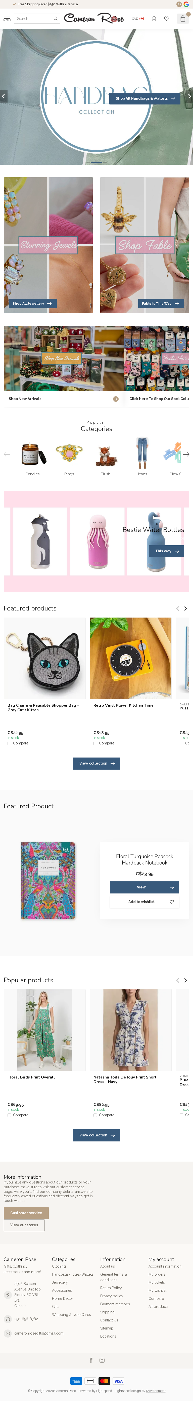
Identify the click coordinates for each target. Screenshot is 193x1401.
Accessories (62, 1290)
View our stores (24, 1225)
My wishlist (157, 1290)
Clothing (59, 1266)
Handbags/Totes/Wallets (72, 1274)
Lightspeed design (128, 1391)
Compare (20, 743)
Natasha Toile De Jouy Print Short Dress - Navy (125, 1079)
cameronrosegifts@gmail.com (39, 1333)
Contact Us (109, 1320)
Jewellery (60, 1282)
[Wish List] (166, 19)
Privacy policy (111, 1296)
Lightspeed (104, 1391)
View (141, 887)
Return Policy (111, 1288)
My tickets (157, 1282)
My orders (157, 1274)
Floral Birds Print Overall (31, 1077)
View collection (93, 763)
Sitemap (106, 1328)
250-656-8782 (26, 1319)
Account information (165, 1266)
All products (159, 1307)
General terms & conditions (113, 1277)
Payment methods (115, 1304)
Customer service (26, 1213)
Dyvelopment (156, 1391)
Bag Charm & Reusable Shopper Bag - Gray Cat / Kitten (43, 707)
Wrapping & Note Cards (71, 1315)
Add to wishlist (141, 902)
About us (107, 1266)
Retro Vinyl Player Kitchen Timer (124, 705)
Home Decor (62, 1299)
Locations (108, 1336)
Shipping (107, 1312)
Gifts (55, 1307)
